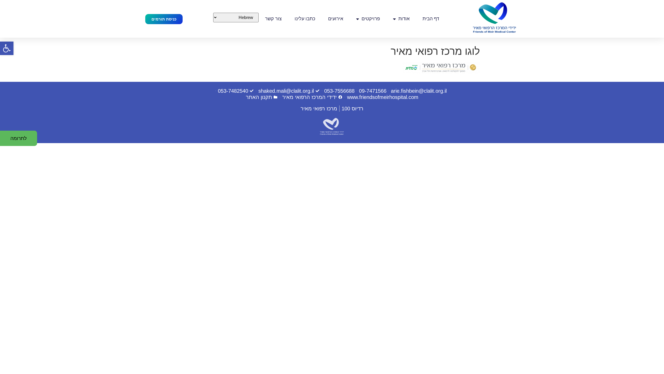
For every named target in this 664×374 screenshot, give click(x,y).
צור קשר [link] (273, 18)
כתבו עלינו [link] (305, 18)
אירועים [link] (335, 18)
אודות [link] (404, 18)
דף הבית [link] (431, 18)
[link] (6, 48)
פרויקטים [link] (371, 18)
